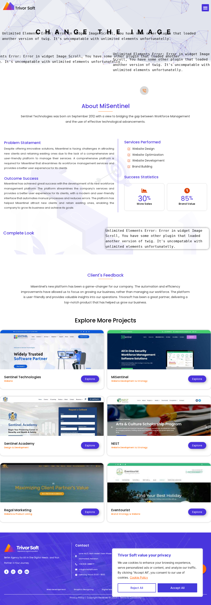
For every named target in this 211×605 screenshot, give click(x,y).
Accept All (177, 588)
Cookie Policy (139, 577)
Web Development (56, 589)
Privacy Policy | (78, 597)
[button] (205, 7)
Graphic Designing (84, 589)
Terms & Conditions (131, 597)
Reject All (136, 588)
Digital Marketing (111, 589)
